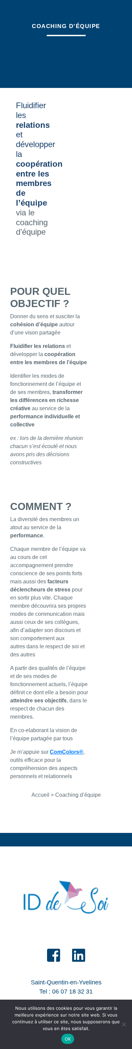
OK (68, 1039)
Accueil (40, 795)
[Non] (123, 1024)
